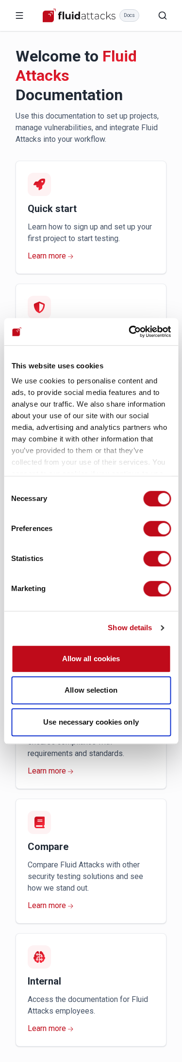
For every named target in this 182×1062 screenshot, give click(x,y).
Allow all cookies (91, 658)
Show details (130, 627)
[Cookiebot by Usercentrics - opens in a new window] (129, 331)
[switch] (157, 528)
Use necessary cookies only (91, 722)
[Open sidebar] (19, 15)
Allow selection (91, 690)
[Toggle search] (162, 15)
